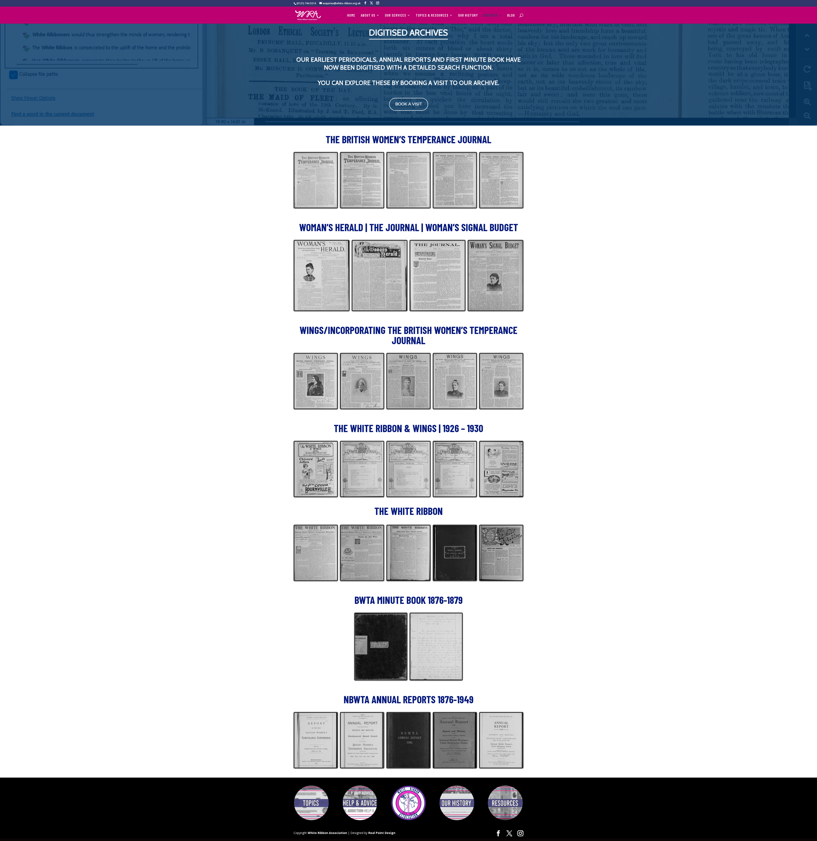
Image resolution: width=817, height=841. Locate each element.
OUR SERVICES (395, 15)
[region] (408, 74)
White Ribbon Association (327, 833)
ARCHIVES (490, 15)
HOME (351, 15)
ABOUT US (368, 15)
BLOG (511, 15)
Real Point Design (381, 833)
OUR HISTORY (468, 15)
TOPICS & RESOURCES (432, 15)
